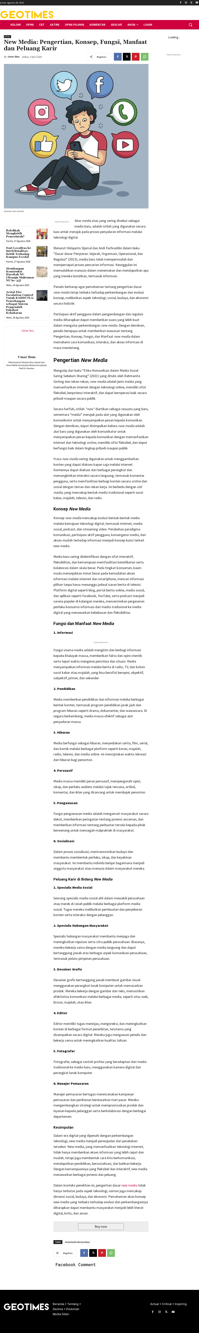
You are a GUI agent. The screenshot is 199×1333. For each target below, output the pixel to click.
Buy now (101, 1226)
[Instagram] (186, 3)
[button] (190, 24)
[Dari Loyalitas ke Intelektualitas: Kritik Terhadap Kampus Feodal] (42, 251)
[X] (191, 3)
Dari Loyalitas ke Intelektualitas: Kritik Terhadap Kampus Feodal (18, 252)
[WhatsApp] (144, 57)
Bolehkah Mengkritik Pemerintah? (15, 233)
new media (129, 1185)
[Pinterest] (136, 57)
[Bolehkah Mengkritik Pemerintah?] (42, 233)
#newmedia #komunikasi (77, 1242)
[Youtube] (197, 3)
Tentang (73, 1304)
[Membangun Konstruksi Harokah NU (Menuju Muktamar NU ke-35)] (42, 272)
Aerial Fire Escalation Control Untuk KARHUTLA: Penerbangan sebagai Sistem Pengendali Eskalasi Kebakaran (20, 302)
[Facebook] (180, 3)
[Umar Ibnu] (26, 340)
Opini (7, 36)
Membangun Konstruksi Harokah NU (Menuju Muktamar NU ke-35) (20, 274)
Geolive (58, 1309)
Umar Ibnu (13, 56)
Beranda (59, 1304)
